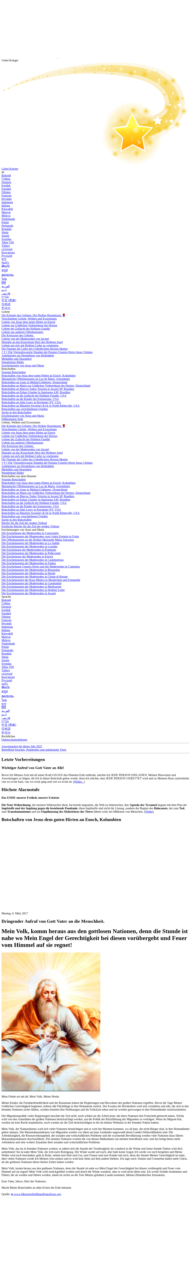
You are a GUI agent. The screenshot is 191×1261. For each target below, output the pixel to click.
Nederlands (8, 219)
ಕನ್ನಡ (4, 270)
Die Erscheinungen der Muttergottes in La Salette (30, 543)
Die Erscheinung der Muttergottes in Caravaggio (30, 533)
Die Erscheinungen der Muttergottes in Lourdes (29, 546)
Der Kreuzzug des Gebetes (17, 335)
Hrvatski (6, 198)
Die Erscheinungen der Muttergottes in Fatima (28, 563)
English (5, 185)
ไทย (4, 278)
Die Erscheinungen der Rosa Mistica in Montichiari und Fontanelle (40, 579)
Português (7, 225)
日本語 (5, 304)
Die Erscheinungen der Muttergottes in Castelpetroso (32, 559)
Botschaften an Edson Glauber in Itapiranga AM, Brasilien (35, 392)
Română (6, 229)
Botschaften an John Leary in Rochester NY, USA (31, 402)
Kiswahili (7, 209)
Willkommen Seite (12, 419)
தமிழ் (4, 683)
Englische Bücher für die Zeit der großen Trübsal (30, 526)
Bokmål (6, 175)
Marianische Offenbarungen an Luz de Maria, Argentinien (35, 378)
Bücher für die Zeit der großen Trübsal (24, 523)
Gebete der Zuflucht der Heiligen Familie (25, 328)
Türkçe (5, 245)
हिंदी (3, 282)
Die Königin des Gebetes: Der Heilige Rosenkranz (33, 315)
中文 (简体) (8, 300)
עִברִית (5, 296)
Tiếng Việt (7, 242)
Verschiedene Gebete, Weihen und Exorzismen (29, 318)
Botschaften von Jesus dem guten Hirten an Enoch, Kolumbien (38, 375)
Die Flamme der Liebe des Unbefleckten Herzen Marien (34, 348)
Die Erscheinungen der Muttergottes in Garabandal (31, 583)
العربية (5, 286)
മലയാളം (7, 274)
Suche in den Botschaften (16, 412)
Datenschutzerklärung (14, 739)
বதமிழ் (5, 262)
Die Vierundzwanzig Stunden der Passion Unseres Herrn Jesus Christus (47, 352)
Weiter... (79, 781)
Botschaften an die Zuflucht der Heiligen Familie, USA (34, 395)
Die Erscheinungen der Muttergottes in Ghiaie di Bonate (34, 576)
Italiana (5, 205)
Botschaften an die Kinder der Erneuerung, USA (30, 399)
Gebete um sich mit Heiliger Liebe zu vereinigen (30, 345)
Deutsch (6, 182)
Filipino (6, 192)
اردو (4, 289)
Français (6, 195)
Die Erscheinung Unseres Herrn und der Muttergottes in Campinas (40, 566)
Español (6, 188)
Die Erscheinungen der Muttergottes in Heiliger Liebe (33, 590)
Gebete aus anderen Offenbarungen (22, 332)
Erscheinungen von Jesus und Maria (22, 365)
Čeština (5, 178)
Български (8, 252)
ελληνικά (6, 249)
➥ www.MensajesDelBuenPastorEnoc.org (36, 1194)
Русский (6, 255)
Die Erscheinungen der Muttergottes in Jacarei (28, 593)
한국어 (5, 308)
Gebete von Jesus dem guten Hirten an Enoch (28, 322)
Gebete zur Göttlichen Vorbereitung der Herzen (29, 325)
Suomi (5, 235)
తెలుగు (5, 265)
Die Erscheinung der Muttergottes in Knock (27, 556)
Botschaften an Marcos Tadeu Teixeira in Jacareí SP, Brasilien (37, 389)
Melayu (5, 215)
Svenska (6, 239)
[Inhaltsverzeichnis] (29, 881)
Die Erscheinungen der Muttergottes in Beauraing (30, 569)
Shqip (4, 232)
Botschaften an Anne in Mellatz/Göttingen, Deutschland (34, 382)
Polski (5, 222)
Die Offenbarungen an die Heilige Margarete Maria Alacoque (37, 539)
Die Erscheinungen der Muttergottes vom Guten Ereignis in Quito (40, 536)
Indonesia (7, 202)
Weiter (149, 811)
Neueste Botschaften (13, 372)
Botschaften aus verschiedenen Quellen (24, 409)
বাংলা (3, 259)
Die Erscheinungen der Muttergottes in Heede (28, 573)
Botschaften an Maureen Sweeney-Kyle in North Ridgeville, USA (40, 405)
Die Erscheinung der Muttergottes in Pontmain (28, 549)
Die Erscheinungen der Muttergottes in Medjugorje (31, 586)
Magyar (6, 212)
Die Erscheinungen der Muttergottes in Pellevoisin (31, 553)
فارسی (5, 293)
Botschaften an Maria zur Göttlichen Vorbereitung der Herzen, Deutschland (45, 385)
